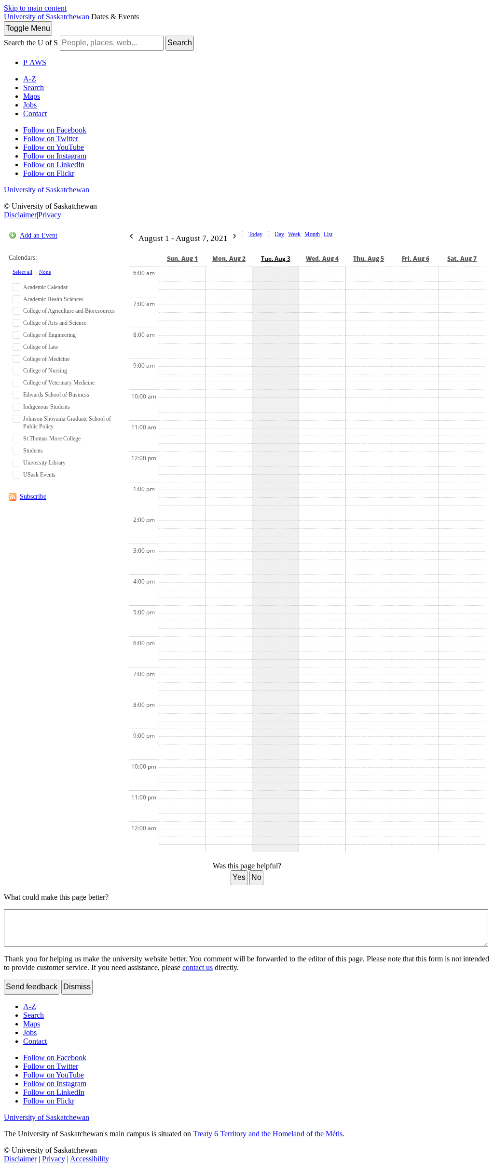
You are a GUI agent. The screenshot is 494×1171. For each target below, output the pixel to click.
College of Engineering (49, 335)
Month (312, 234)
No (256, 877)
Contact (35, 113)
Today (255, 234)
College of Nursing (45, 370)
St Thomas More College (52, 438)
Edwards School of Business (56, 394)
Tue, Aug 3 (275, 258)
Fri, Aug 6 (415, 258)
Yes (239, 877)
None (45, 272)
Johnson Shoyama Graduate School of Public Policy (67, 422)
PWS (34, 62)
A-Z (29, 79)
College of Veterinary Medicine (59, 382)
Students (33, 450)
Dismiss (77, 987)
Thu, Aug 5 (368, 258)
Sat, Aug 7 (462, 258)
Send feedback (31, 987)
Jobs (30, 105)
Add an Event (38, 235)
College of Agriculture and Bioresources (69, 310)
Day (279, 234)
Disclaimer (20, 215)
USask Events (39, 474)
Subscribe (33, 496)
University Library (44, 462)
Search (179, 43)
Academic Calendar (45, 287)
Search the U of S (31, 43)
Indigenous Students (46, 406)
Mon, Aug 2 (229, 258)
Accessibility (89, 1159)
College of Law (40, 347)
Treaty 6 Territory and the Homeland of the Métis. (268, 1134)
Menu (28, 28)
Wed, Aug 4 (322, 258)
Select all (22, 272)
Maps (31, 96)
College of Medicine (46, 359)
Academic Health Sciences (53, 299)
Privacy (49, 215)
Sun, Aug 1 (182, 258)
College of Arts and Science (54, 322)
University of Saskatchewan (46, 17)
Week (294, 234)
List (328, 234)
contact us (197, 967)
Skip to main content (35, 8)
